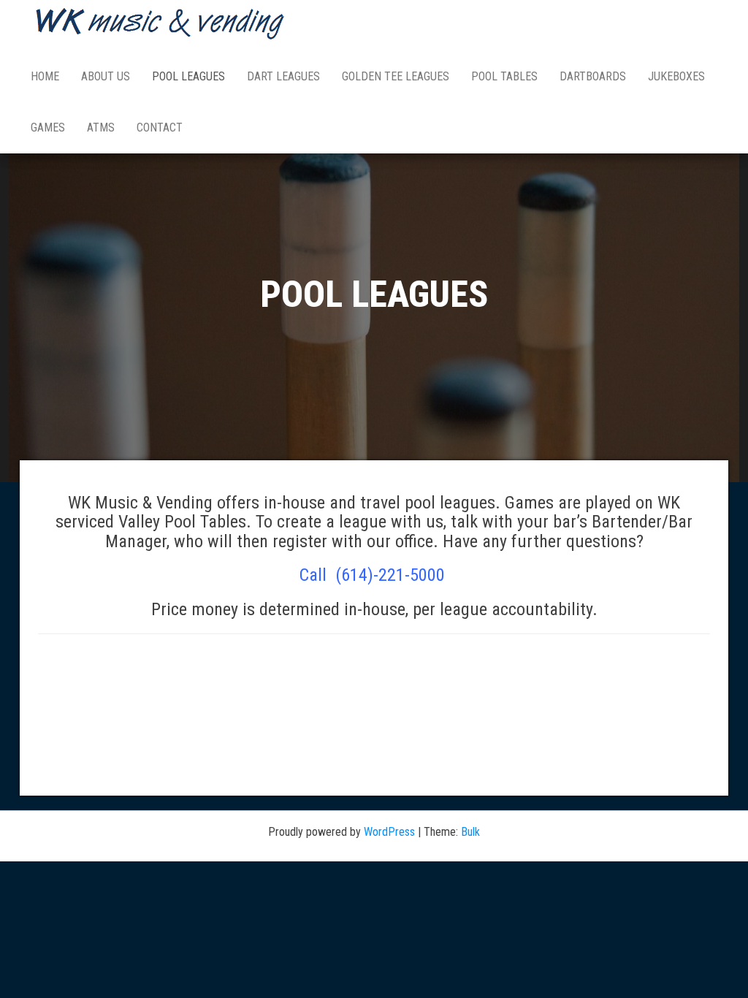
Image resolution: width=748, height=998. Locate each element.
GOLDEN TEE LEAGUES (395, 76)
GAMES (48, 127)
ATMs (101, 127)
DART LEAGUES (283, 76)
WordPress (389, 832)
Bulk (470, 832)
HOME (45, 76)
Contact (160, 127)
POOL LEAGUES (188, 76)
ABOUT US (105, 76)
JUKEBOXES (676, 76)
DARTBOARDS (593, 76)
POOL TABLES (504, 76)
